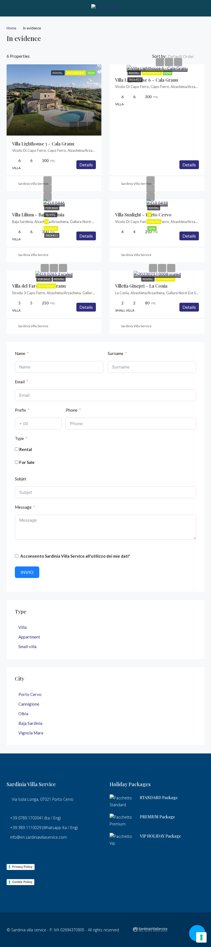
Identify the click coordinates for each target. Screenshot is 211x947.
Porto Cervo (29, 694)
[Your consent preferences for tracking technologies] (201, 937)
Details (86, 164)
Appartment (29, 636)
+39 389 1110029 (25, 827)
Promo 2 (135, 79)
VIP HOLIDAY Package (160, 836)
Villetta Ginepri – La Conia (141, 286)
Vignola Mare (30, 732)
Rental (134, 73)
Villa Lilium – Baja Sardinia (38, 215)
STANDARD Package (159, 797)
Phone (71, 410)
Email (20, 381)
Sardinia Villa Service (33, 183)
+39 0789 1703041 (26, 818)
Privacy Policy (22, 867)
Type (19, 438)
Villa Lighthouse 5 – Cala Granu (43, 144)
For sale (52, 208)
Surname (115, 353)
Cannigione (28, 703)
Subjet (20, 478)
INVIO (27, 572)
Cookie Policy (22, 882)
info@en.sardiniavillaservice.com (38, 837)
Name (20, 353)
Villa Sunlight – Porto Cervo (143, 215)
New (167, 73)
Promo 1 (52, 235)
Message (23, 507)
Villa (22, 627)
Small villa (27, 646)
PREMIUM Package (157, 816)
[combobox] (185, 56)
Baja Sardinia (30, 723)
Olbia (23, 713)
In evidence (152, 73)
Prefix (20, 410)
